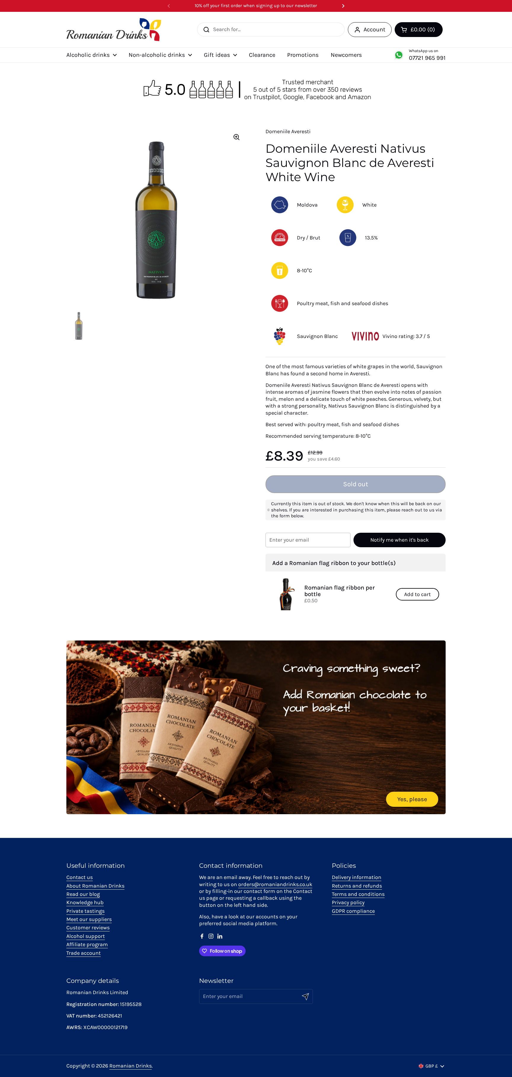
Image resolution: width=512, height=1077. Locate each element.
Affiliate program (87, 944)
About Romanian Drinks (95, 886)
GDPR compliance (353, 911)
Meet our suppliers (89, 919)
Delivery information (356, 877)
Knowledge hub (85, 902)
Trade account (83, 953)
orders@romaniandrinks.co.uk (275, 884)
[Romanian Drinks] (113, 29)
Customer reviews (88, 927)
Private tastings (85, 911)
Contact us (79, 877)
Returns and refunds (357, 886)
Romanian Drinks (130, 1065)
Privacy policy (348, 902)
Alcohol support (85, 936)
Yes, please (412, 799)
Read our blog (83, 894)
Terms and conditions (358, 894)
